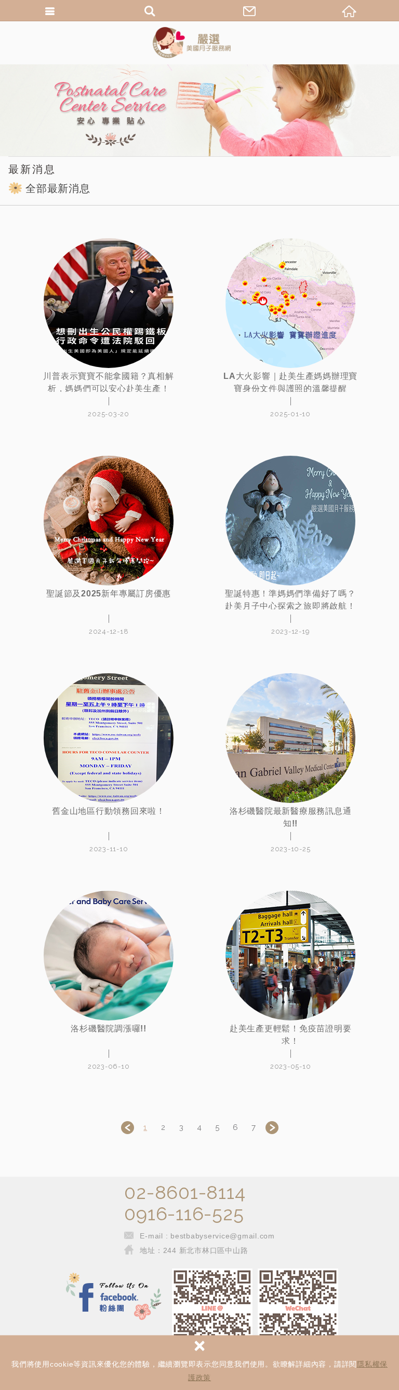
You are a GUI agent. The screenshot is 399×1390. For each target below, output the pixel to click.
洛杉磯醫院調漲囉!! (109, 1028)
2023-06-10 (109, 1066)
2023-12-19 (290, 631)
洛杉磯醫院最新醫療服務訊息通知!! (291, 817)
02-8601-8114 (184, 1192)
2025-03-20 (108, 414)
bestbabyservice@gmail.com (222, 1236)
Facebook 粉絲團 (114, 1297)
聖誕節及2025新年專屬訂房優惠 (108, 593)
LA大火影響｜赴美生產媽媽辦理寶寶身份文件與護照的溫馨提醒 (290, 382)
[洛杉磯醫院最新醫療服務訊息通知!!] (290, 738)
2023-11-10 (108, 849)
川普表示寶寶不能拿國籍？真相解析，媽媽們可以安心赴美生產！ (108, 382)
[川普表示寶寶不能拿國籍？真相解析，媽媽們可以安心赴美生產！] (109, 303)
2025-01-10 (290, 414)
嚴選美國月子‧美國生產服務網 (199, 42)
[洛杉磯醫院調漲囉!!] (109, 955)
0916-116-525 (184, 1213)
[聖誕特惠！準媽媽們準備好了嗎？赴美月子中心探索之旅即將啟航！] (290, 520)
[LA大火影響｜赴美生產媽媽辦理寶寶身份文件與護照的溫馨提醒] (290, 303)
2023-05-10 (290, 1066)
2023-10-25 (291, 849)
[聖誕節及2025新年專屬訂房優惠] (109, 520)
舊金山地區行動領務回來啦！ (108, 811)
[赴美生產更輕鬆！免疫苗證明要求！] (290, 955)
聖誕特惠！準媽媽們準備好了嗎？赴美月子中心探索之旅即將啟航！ (290, 599)
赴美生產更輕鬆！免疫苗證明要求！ (291, 1034)
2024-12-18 (109, 631)
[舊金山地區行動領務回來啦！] (109, 738)
